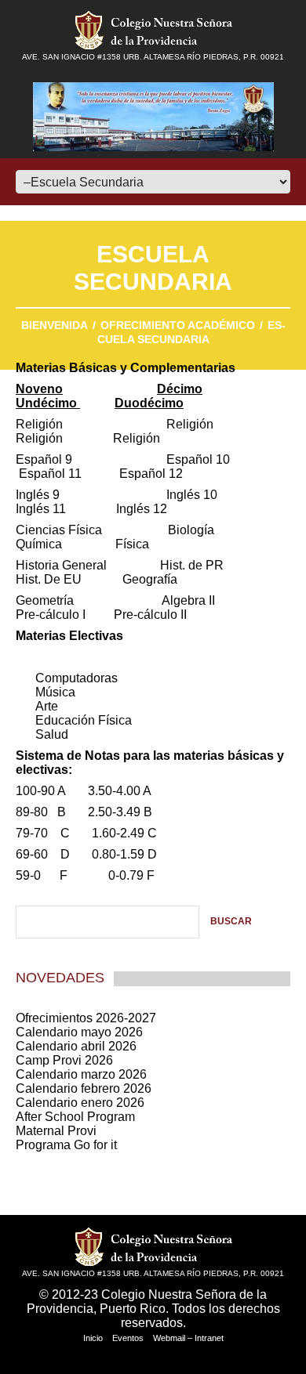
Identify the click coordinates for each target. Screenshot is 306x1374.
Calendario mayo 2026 (79, 1032)
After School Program (75, 1116)
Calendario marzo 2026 (81, 1074)
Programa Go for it (66, 1145)
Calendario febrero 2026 (83, 1088)
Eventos (128, 1338)
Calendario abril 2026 (76, 1046)
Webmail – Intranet (188, 1338)
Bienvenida (54, 325)
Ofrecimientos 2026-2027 (86, 1018)
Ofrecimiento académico (177, 325)
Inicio (93, 1338)
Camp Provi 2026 (64, 1060)
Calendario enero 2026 (80, 1102)
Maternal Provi (56, 1130)
